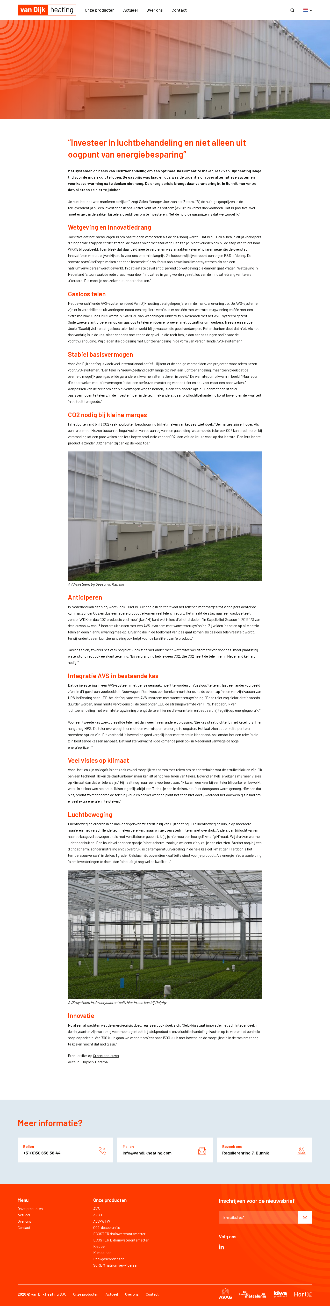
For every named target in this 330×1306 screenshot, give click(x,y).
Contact (179, 10)
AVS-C (98, 1214)
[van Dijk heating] (47, 10)
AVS (96, 1208)
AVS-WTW (101, 1221)
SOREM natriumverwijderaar (115, 1265)
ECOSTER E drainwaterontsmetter (121, 1240)
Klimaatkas (102, 1252)
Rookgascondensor (108, 1258)
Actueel (130, 10)
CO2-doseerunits (106, 1227)
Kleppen (100, 1246)
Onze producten (100, 10)
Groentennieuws (106, 1055)
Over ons (154, 10)
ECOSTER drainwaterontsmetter (119, 1233)
